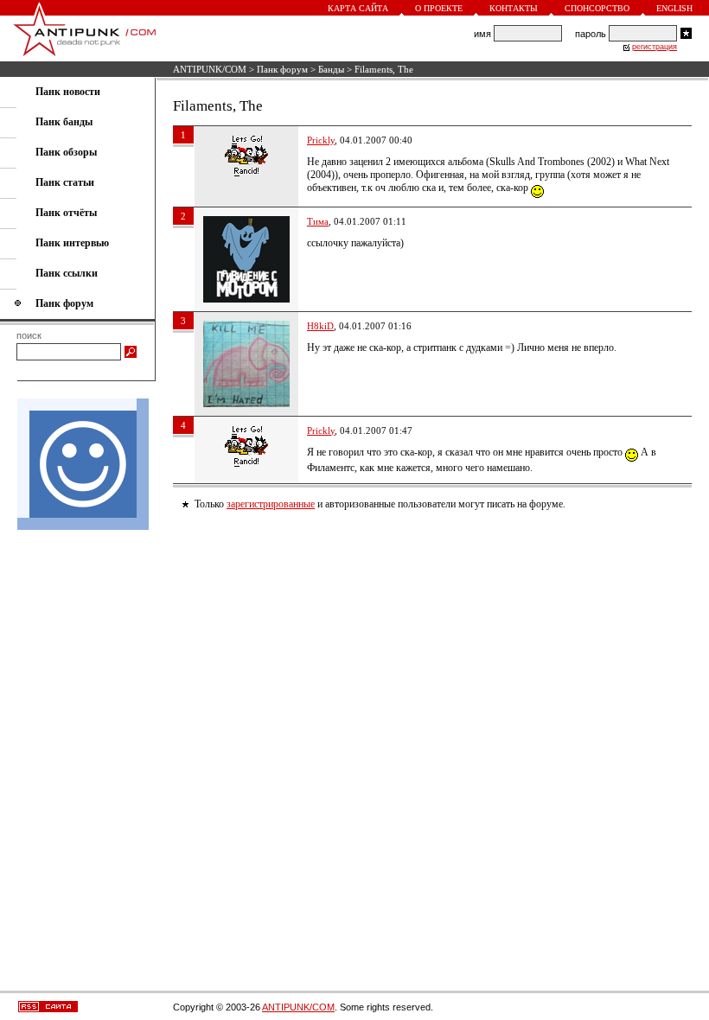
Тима (318, 221)
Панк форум (282, 69)
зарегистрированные (271, 504)
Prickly (321, 140)
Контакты (513, 8)
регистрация (654, 46)
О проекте (439, 8)
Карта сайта (358, 8)
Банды (331, 69)
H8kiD (320, 326)
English (674, 8)
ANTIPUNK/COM (209, 69)
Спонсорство (597, 8)
